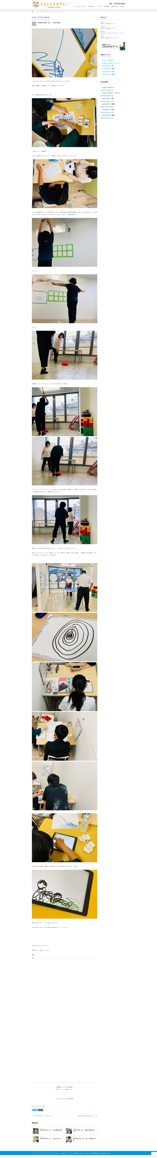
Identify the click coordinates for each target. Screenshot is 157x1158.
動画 (75, 866)
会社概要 (75, 1153)
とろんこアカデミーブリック (111, 63)
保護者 (107, 90)
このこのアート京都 (108, 69)
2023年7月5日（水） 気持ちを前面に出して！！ (84, 1130)
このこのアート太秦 (108, 74)
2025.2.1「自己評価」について (108, 28)
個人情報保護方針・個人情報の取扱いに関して (101, 1153)
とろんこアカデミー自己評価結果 (64, 1098)
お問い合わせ (114, 6)
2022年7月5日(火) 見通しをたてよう (86, 1115)
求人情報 (106, 6)
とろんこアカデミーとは (79, 6)
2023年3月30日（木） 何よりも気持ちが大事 (84, 1139)
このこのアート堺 (107, 66)
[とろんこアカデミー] (50, 5)
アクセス (99, 6)
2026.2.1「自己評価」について (108, 23)
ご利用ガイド (91, 6)
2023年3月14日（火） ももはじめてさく (51, 1138)
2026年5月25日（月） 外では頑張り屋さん (51, 1130)
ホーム (34, 1153)
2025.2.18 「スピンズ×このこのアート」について (112, 33)
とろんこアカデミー (108, 60)
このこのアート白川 (108, 71)
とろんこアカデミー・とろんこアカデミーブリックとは (48, 1153)
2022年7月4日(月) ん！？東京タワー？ (43, 1115)
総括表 (111, 90)
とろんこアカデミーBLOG (39, 1106)
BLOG (122, 6)
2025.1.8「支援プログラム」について (109, 37)
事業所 (102, 90)
